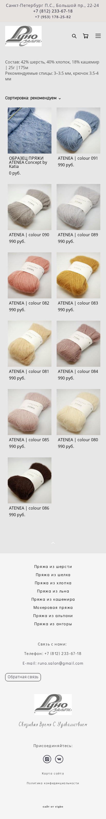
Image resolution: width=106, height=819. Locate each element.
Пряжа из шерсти (53, 566)
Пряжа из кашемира (53, 599)
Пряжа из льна (53, 591)
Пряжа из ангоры (53, 623)
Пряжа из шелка (53, 574)
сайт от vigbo (53, 806)
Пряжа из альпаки (53, 615)
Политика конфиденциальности (53, 783)
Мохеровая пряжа (53, 607)
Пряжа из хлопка (53, 582)
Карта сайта (53, 773)
